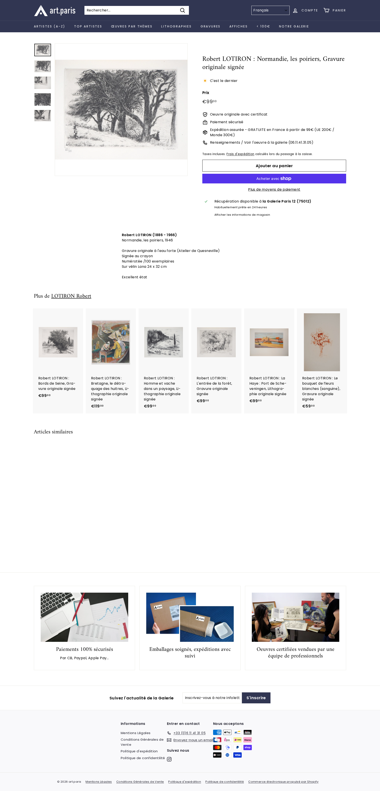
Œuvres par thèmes (132, 26)
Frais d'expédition (240, 154)
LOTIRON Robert (71, 296)
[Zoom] (121, 109)
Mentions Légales (135, 733)
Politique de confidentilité (143, 758)
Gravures (211, 26)
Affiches (238, 26)
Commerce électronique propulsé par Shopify (283, 782)
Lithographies (176, 26)
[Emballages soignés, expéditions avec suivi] (190, 617)
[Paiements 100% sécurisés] (84, 617)
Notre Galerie (294, 26)
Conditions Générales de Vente (142, 742)
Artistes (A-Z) (49, 26)
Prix (205, 92)
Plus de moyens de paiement (274, 189)
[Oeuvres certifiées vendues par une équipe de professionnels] (295, 617)
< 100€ (263, 26)
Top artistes (88, 26)
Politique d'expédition (139, 751)
